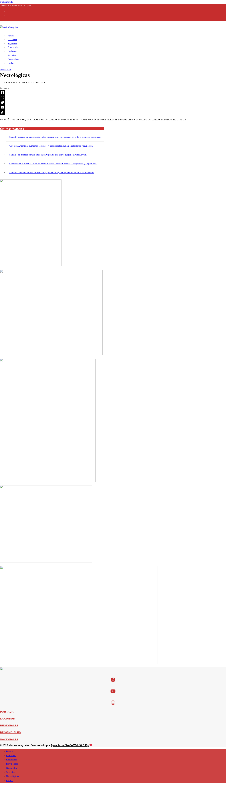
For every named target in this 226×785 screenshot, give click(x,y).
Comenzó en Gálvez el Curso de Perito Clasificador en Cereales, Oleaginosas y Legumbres (53, 163)
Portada (9, 751)
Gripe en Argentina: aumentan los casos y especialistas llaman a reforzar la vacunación (51, 146)
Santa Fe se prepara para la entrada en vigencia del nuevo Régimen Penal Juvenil (48, 154)
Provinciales (12, 764)
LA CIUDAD (7, 718)
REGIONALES (9, 725)
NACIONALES (9, 739)
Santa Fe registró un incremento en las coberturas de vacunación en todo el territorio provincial (55, 137)
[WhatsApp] (113, 97)
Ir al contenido (6, 2)
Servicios (10, 772)
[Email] (113, 107)
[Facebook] (113, 92)
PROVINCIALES (10, 732)
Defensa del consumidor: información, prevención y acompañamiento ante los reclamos (51, 172)
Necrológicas (12, 776)
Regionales (11, 759)
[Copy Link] (113, 112)
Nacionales (11, 768)
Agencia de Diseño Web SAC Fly (70, 745)
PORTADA (7, 711)
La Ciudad (11, 755)
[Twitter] (113, 102)
